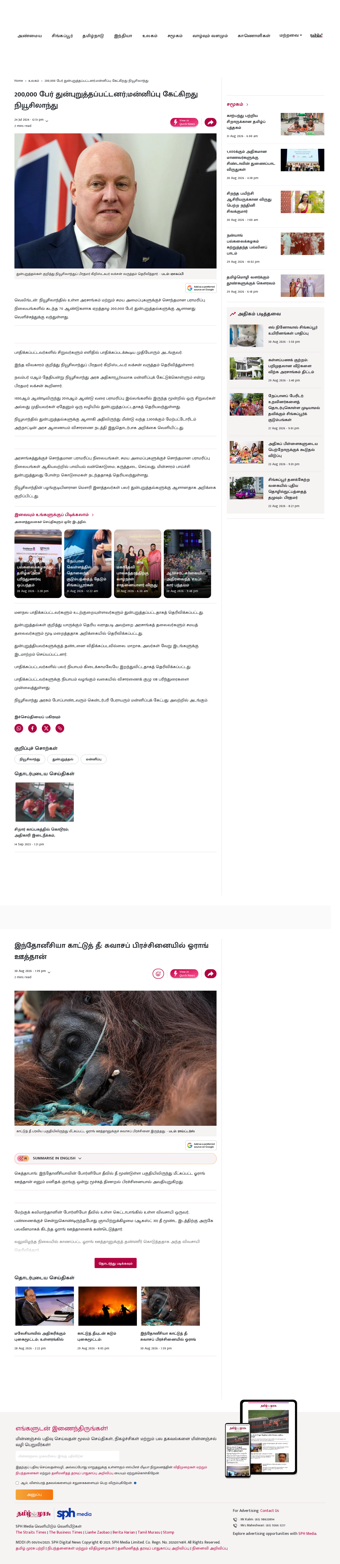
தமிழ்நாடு (93, 36)
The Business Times (65, 1533)
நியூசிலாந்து (30, 759)
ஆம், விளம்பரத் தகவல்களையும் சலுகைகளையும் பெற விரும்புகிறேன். (79, 1482)
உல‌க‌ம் (150, 36)
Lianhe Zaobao (97, 1533)
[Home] (74, 1514)
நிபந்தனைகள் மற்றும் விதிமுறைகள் (81, 1548)
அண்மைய (29, 36)
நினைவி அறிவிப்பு (210, 1548)
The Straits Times (31, 1533)
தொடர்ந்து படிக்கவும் (115, 1263)
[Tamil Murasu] (34, 1514)
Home (18, 81)
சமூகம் (175, 36)
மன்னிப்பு (93, 759)
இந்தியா (123, 36)
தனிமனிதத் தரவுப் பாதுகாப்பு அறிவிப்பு (82, 1473)
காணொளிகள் (254, 36)
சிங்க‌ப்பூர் (62, 36)
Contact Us (269, 1510)
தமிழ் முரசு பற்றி (30, 1548)
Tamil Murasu (149, 1533)
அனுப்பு (34, 1494)
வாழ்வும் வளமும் (210, 36)
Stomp (168, 1533)
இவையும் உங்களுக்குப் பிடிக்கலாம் (51, 515)
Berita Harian (124, 1533)
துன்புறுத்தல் (63, 759)
